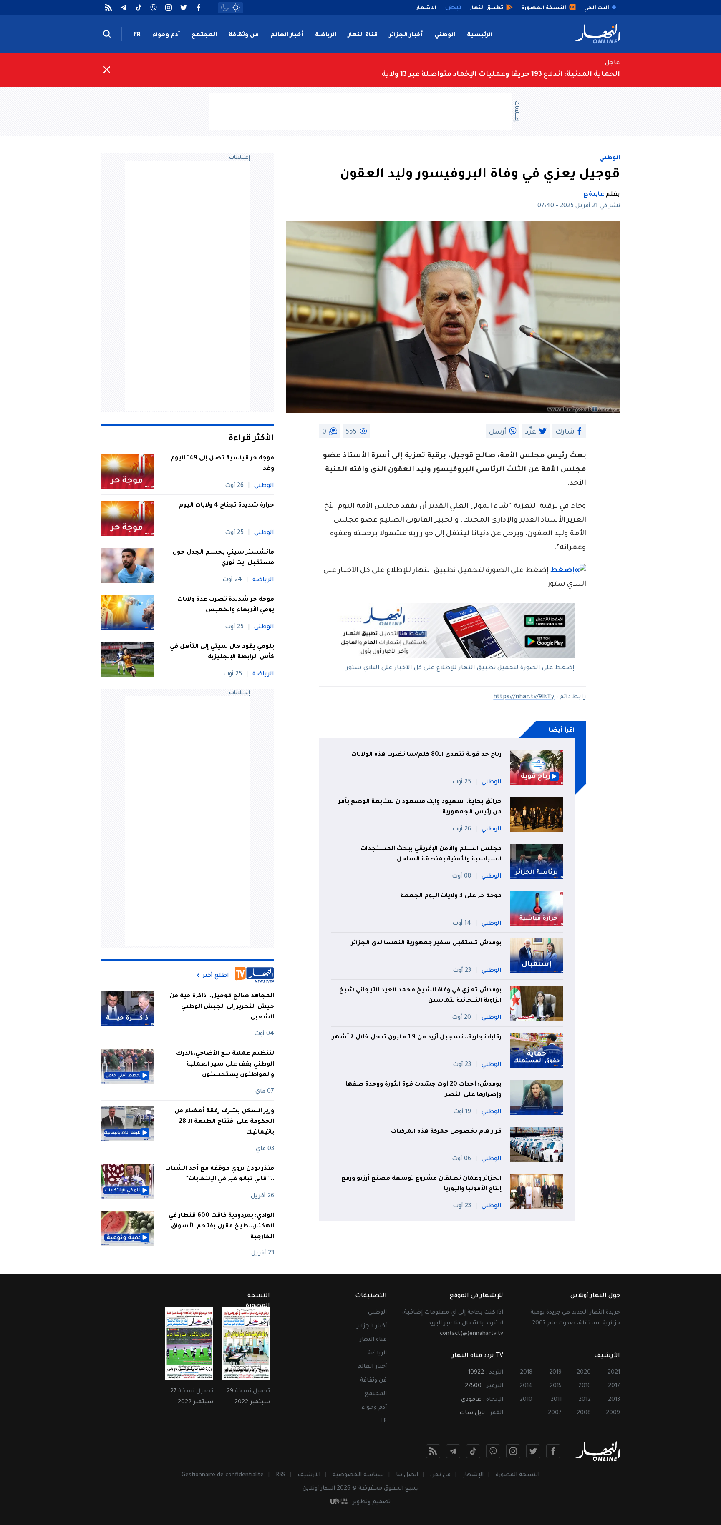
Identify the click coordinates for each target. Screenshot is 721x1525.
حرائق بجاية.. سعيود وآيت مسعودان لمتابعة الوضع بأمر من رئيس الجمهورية (420, 807)
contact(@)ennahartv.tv (471, 1334)
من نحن (440, 1475)
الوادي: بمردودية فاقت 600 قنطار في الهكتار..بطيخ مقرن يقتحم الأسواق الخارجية (221, 1226)
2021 (614, 1372)
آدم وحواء (166, 35)
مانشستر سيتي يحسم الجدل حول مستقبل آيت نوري (223, 558)
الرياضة (325, 35)
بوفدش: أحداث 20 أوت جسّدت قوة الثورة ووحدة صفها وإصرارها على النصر (423, 1090)
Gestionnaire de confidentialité (223, 1475)
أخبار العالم (286, 35)
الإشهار (473, 1475)
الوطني (444, 35)
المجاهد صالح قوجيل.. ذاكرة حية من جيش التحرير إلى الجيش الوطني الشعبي (221, 1007)
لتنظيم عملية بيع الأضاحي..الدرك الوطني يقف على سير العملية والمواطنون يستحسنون (225, 1065)
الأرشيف (308, 1475)
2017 (614, 1386)
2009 (613, 1413)
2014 (525, 1386)
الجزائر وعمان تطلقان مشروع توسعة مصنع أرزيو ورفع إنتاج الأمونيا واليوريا (421, 1184)
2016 (584, 1386)
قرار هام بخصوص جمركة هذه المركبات (445, 1132)
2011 (556, 1400)
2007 (555, 1413)
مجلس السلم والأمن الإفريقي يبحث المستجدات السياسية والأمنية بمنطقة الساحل (431, 854)
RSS (280, 1475)
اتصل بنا (407, 1475)
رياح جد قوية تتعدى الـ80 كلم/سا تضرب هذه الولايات (426, 755)
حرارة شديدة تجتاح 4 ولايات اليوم (226, 505)
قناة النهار (363, 35)
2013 (614, 1400)
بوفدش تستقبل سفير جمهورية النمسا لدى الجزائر (426, 943)
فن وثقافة (244, 35)
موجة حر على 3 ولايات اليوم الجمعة (451, 896)
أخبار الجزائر (406, 35)
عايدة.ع (593, 194)
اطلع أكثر (215, 975)
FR (137, 35)
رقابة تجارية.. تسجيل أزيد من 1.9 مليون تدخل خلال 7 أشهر (417, 1037)
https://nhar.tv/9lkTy (524, 697)
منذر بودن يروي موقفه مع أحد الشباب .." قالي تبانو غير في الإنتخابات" (219, 1174)
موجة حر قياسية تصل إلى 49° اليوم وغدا (222, 464)
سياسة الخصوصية (358, 1475)
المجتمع (204, 35)
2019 (555, 1372)
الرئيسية (479, 35)
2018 (526, 1372)
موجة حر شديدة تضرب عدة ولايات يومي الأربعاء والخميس (225, 605)
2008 (584, 1413)
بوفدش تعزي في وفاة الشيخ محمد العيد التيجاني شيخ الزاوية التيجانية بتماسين (420, 996)
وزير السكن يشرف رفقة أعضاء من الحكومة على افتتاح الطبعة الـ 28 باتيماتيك (224, 1122)
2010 (525, 1400)
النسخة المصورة (517, 1475)
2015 (556, 1386)
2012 (584, 1400)
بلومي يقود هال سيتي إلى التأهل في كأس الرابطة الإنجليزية (222, 652)
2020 (584, 1372)
